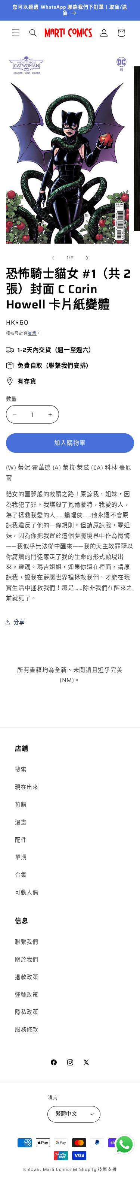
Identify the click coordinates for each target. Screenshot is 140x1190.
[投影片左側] (53, 258)
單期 (21, 857)
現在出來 (26, 787)
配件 (21, 839)
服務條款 (26, 1029)
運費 (32, 333)
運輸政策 (26, 994)
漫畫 (21, 822)
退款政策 (26, 977)
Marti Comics (57, 1169)
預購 (21, 804)
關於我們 (26, 959)
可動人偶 (26, 892)
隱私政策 (26, 1011)
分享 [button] (19, 622)
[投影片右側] (87, 258)
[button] (15, 33)
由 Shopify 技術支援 (95, 1169)
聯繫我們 (26, 941)
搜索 (21, 769)
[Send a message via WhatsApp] (124, 1144)
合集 (21, 874)
